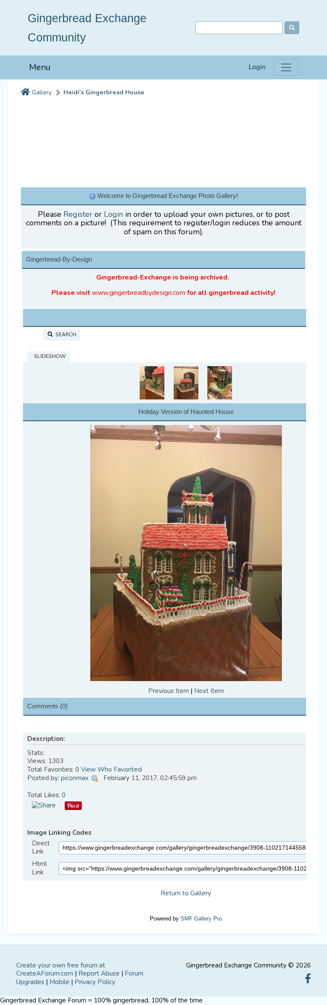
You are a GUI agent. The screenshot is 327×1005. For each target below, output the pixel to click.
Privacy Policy (95, 982)
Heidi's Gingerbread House (103, 92)
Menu (40, 67)
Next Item (209, 691)
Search (64, 334)
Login (257, 67)
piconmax (75, 778)
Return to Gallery (186, 893)
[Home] (25, 92)
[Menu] (286, 67)
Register (77, 214)
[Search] (291, 27)
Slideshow (49, 356)
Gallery (42, 92)
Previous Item (168, 691)
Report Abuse (99, 973)
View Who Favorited (111, 769)
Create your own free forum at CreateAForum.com (60, 969)
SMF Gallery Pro (201, 918)
